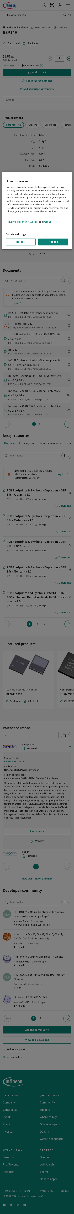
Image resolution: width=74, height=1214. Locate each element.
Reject (20, 242)
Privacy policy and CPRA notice (23, 222)
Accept (53, 242)
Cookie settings (16, 234)
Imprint (47, 222)
